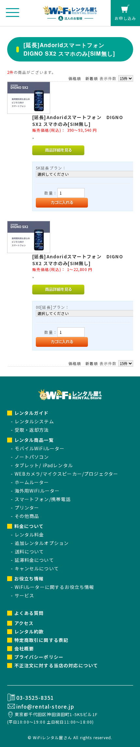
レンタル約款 (29, 631)
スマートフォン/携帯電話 (43, 499)
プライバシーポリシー (39, 657)
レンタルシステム (34, 421)
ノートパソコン (32, 457)
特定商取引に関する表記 (41, 640)
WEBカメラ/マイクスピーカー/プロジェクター (67, 473)
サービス (25, 595)
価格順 (74, 78)
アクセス (24, 623)
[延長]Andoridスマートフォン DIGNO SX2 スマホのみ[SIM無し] (77, 120)
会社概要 (24, 648)
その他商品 (27, 516)
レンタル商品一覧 (34, 440)
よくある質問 (29, 613)
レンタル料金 (29, 534)
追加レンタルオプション (42, 543)
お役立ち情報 (29, 578)
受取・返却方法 (32, 430)
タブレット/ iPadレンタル (44, 465)
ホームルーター (32, 482)
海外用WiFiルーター (37, 490)
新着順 (91, 78)
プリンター (27, 507)
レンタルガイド (31, 413)
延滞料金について (34, 560)
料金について (29, 526)
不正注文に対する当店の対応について (56, 665)
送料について (29, 551)
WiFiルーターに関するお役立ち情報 (54, 587)
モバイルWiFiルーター (40, 448)
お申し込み (125, 18)
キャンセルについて (37, 568)
